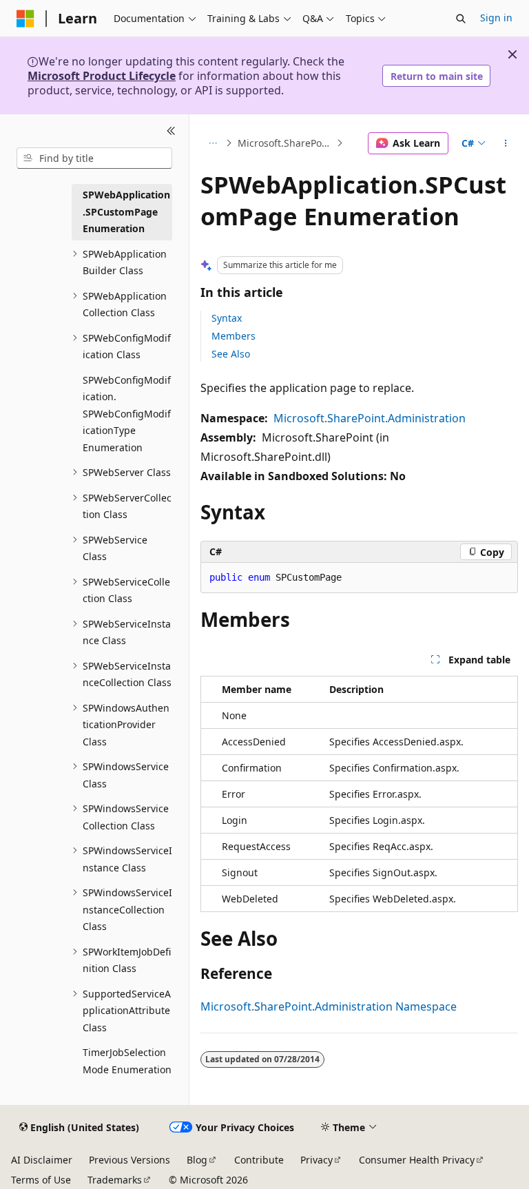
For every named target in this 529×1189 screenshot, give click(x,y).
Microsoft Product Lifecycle (102, 75)
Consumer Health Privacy (417, 1159)
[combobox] (94, 158)
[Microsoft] (25, 19)
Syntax (226, 317)
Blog (197, 1159)
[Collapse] (171, 131)
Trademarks (114, 1179)
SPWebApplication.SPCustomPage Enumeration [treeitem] (126, 211)
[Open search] (461, 18)
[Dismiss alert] (512, 54)
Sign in (496, 17)
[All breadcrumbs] (212, 143)
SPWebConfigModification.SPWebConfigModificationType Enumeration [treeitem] (127, 413)
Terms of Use (41, 1179)
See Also (230, 353)
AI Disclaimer (41, 1159)
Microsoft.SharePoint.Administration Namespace (286, 142)
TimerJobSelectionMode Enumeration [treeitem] (127, 1061)
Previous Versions (129, 1159)
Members (233, 335)
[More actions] (506, 143)
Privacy (316, 1159)
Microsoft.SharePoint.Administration (369, 418)
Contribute (259, 1159)
